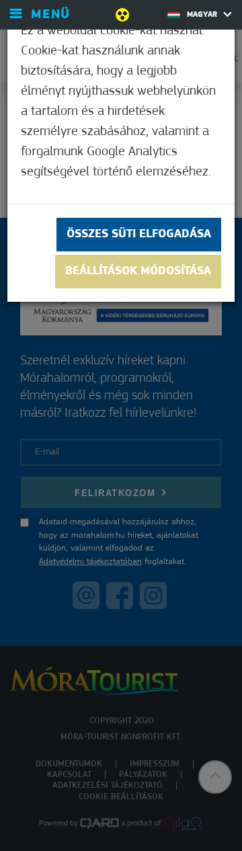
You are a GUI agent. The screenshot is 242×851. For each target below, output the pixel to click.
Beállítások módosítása (138, 272)
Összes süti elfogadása (139, 235)
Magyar (203, 15)
